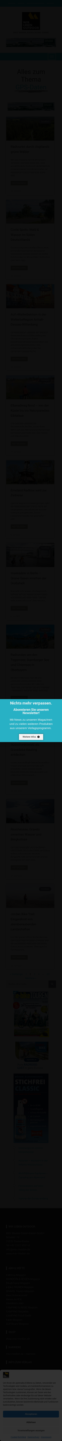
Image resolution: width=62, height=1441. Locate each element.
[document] (31, 720)
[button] (58, 703)
